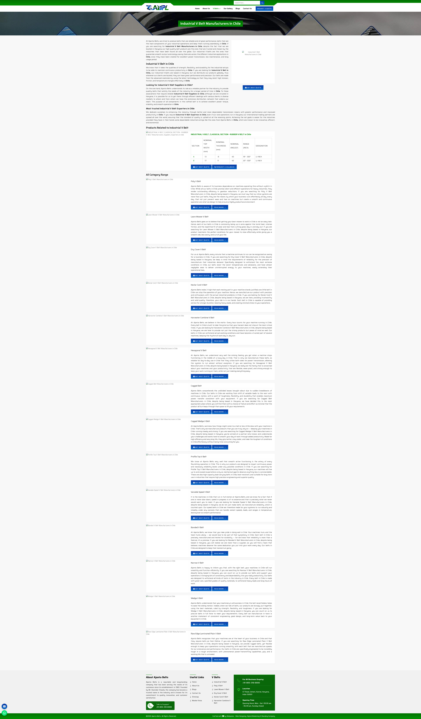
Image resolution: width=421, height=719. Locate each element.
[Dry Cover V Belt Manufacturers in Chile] (167, 247)
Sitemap (195, 697)
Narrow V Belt (197, 562)
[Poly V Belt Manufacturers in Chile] (167, 179)
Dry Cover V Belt (198, 249)
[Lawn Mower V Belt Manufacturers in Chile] (167, 215)
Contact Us (247, 8)
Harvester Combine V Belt (202, 317)
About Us (206, 8)
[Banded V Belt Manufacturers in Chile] (167, 525)
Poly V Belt (196, 181)
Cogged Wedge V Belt (200, 421)
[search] (262, 3)
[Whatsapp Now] (4, 713)
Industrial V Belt (220, 682)
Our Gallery (228, 8)
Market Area (197, 700)
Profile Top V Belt (199, 456)
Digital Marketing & (254, 716)
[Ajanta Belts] (157, 8)
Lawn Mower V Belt (200, 216)
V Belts (216, 8)
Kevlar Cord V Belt (199, 284)
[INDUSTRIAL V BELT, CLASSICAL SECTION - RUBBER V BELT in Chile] (167, 133)
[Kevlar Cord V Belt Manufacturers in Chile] (167, 283)
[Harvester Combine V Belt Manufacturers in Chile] (167, 316)
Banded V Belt (197, 527)
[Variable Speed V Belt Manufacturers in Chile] (167, 490)
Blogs (238, 8)
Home (197, 8)
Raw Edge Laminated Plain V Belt (206, 633)
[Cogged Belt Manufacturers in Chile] (167, 384)
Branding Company (268, 716)
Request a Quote (264, 8)
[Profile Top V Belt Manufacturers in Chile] (167, 455)
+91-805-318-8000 (164, 707)
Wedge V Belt (197, 598)
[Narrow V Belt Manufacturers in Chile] (167, 561)
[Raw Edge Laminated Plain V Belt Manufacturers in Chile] (167, 633)
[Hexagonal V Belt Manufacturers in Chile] (167, 348)
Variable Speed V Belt (200, 492)
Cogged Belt (196, 385)
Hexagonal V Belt (199, 350)
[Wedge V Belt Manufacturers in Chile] (167, 596)
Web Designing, (241, 716)
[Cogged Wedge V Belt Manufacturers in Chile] (167, 419)
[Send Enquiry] (4, 706)
